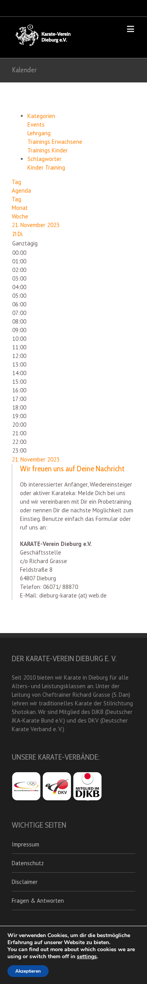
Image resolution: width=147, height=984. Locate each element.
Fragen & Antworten (38, 900)
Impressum (25, 844)
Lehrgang (39, 133)
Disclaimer (25, 882)
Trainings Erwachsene (54, 141)
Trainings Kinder (47, 150)
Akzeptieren (28, 971)
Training (55, 167)
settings (87, 956)
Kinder (36, 167)
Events (36, 124)
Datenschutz (28, 863)
